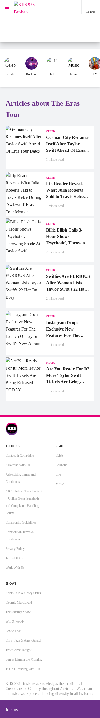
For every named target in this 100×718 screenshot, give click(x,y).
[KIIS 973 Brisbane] (25, 7)
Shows (11, 583)
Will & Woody (15, 621)
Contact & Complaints (20, 455)
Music (60, 484)
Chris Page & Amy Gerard (23, 640)
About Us (13, 446)
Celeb (59, 455)
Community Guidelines (21, 522)
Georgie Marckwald (19, 602)
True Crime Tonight (18, 650)
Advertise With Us (18, 465)
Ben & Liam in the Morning (24, 659)
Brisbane (61, 465)
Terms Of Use (15, 558)
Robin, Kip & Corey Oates (23, 593)
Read (59, 446)
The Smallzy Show (18, 612)
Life (58, 474)
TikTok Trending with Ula (23, 669)
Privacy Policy (15, 549)
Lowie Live (13, 631)
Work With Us (15, 568)
